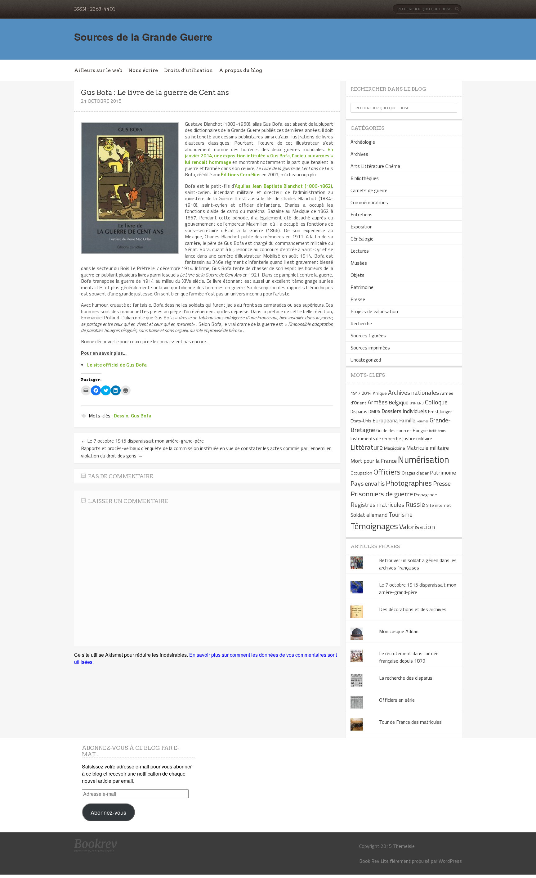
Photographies (409, 483)
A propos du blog (240, 70)
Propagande (425, 494)
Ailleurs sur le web (98, 70)
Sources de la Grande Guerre (143, 36)
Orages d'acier (415, 473)
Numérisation (423, 459)
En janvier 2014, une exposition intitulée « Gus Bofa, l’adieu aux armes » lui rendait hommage (259, 156)
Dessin (121, 415)
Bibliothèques (365, 178)
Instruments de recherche (376, 438)
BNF (413, 403)
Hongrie (420, 430)
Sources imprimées (370, 347)
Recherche (361, 323)
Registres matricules (377, 504)
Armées (377, 402)
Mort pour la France (374, 461)
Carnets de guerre (369, 190)
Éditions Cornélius (241, 174)
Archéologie (363, 142)
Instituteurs (437, 430)
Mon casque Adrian (398, 631)
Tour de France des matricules (410, 722)
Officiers (386, 471)
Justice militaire (417, 438)
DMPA (374, 411)
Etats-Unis (361, 420)
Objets (357, 275)
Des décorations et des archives (412, 609)
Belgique (399, 402)
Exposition (362, 226)
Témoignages (374, 526)
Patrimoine (362, 287)
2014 (367, 393)
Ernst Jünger (440, 411)
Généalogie (362, 238)
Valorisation (417, 526)
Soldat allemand (369, 515)
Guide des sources (394, 430)
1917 (355, 393)
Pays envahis (368, 483)
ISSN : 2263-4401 (94, 9)
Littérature (367, 447)
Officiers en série (397, 700)
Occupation (361, 473)
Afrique (380, 393)
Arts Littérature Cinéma (375, 166)
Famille (407, 420)
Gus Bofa (141, 415)
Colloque (436, 402)
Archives (359, 154)
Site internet (438, 505)
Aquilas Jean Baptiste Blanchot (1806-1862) (283, 186)
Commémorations (369, 202)
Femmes (422, 421)
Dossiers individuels (404, 411)
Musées (359, 263)
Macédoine (394, 448)
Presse (358, 299)
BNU (420, 403)
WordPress (450, 861)
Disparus (359, 411)
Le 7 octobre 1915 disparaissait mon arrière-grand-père (142, 440)
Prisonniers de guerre (382, 494)
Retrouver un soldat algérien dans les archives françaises (418, 563)
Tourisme (401, 514)
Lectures (360, 250)
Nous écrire (143, 70)
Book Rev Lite (374, 861)
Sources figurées (368, 335)
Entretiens (362, 214)
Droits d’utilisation (188, 70)
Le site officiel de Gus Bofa (117, 364)
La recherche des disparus (405, 678)
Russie (415, 504)
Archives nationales (413, 392)
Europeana (385, 420)
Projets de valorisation (374, 311)
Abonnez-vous (108, 812)
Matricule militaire (427, 448)
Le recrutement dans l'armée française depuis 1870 (409, 657)
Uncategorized (366, 359)
